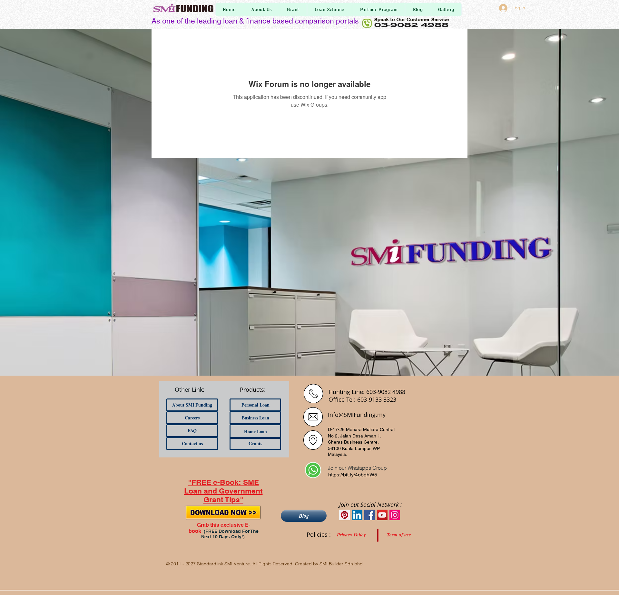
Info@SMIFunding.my (357, 414)
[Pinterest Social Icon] (344, 515)
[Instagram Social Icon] (394, 515)
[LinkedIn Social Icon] (357, 515)
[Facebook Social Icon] (369, 515)
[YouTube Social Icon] (382, 515)
